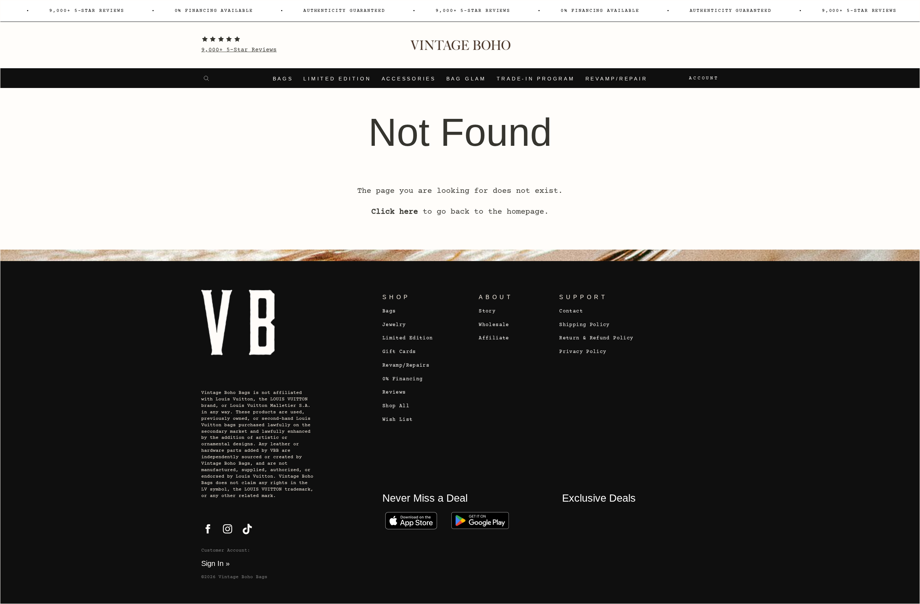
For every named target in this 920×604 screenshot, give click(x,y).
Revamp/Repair (616, 79)
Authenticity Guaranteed (344, 10)
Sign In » (215, 563)
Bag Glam (466, 79)
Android (480, 520)
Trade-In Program (536, 79)
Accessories (409, 79)
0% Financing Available (214, 10)
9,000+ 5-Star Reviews (239, 50)
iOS (411, 520)
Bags (283, 79)
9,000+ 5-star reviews (86, 10)
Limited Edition (337, 79)
